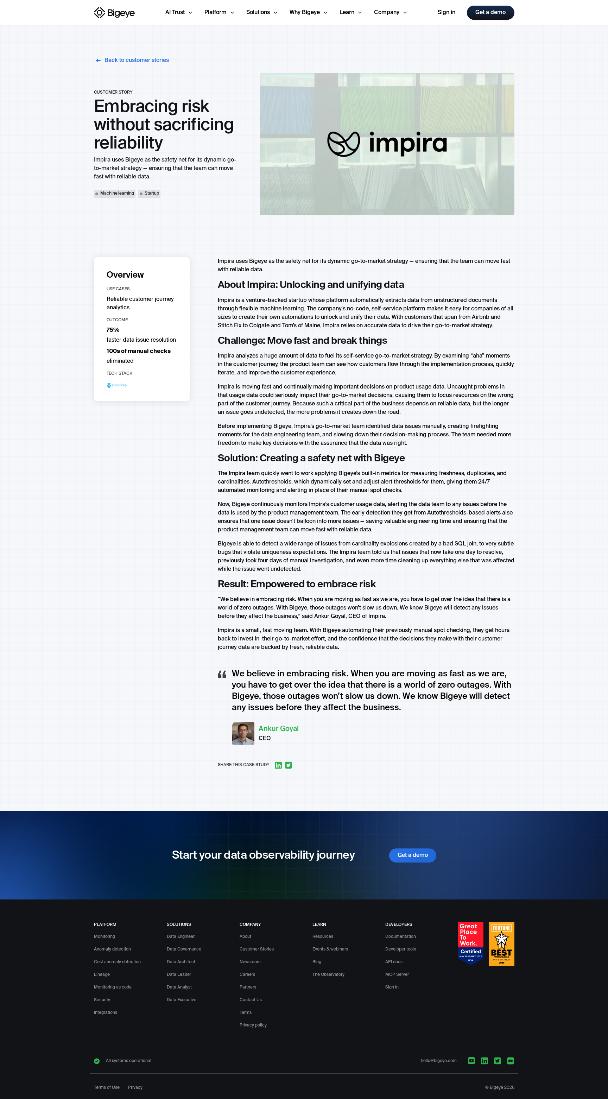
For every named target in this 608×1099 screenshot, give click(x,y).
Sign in (446, 12)
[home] (114, 12)
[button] (179, 12)
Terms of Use (107, 1088)
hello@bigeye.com (439, 1061)
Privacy (135, 1088)
